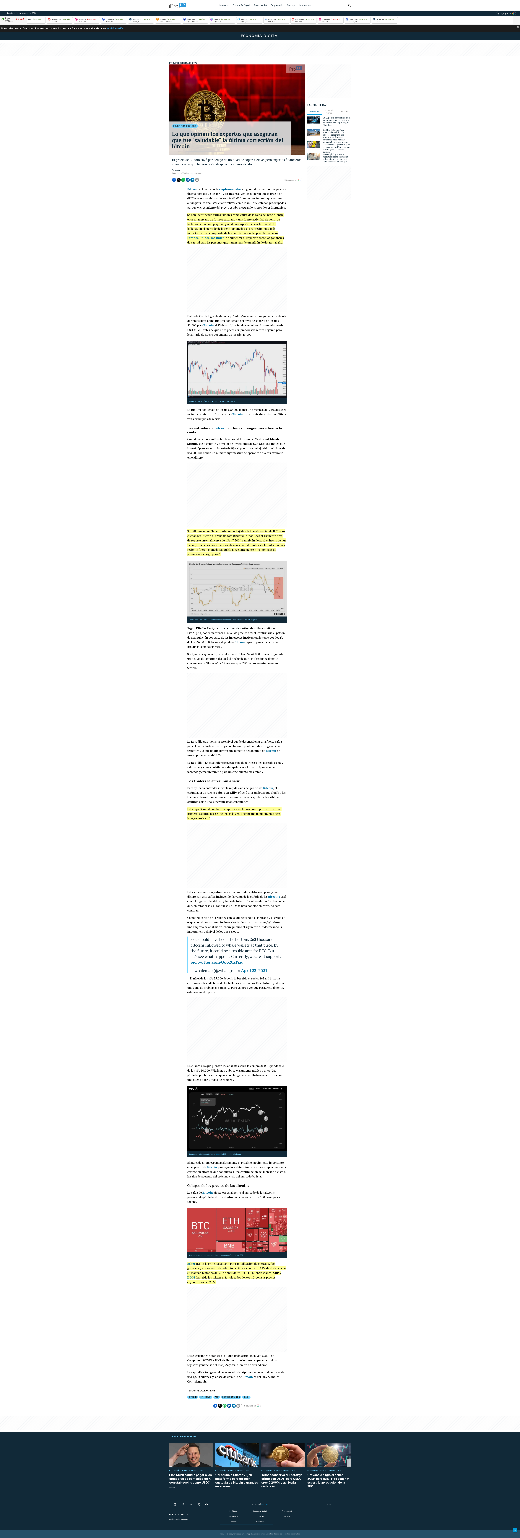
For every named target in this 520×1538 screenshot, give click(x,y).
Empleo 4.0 (276, 5)
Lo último (223, 5)
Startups (291, 5)
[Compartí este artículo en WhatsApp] (183, 180)
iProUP (177, 170)
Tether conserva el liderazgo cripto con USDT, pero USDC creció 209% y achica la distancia (282, 1480)
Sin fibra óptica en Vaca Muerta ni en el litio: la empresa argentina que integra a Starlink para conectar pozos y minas (334, 135)
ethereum (205, 1397)
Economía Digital (241, 5)
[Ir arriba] (515, 1530)
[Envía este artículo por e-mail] (197, 180)
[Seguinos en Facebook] (183, 1504)
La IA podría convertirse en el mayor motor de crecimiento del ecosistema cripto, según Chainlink (336, 121)
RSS (329, 1504)
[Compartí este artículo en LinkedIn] (188, 180)
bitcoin (193, 1397)
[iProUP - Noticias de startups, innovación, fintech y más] (176, 5)
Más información (114, 28)
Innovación (305, 5)
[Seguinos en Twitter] (199, 1504)
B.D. (174, 1487)
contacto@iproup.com (178, 1519)
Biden (220, 238)
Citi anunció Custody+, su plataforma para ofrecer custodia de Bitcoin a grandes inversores (236, 1480)
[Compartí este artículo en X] (179, 180)
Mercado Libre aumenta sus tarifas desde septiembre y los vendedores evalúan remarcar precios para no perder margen (336, 147)
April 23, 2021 (254, 970)
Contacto (260, 1522)
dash (246, 1397)
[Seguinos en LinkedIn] (191, 1504)
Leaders (233, 1522)
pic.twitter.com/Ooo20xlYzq (217, 962)
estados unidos (231, 1397)
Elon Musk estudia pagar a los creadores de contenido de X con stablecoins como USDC (190, 1478)
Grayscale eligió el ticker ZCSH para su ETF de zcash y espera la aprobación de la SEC (328, 1480)
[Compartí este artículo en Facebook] (174, 180)
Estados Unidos (198, 238)
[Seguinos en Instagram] (175, 1504)
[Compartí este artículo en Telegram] (192, 180)
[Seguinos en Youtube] (206, 1504)
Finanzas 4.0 (260, 5)
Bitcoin (192, 189)
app (217, 1397)
